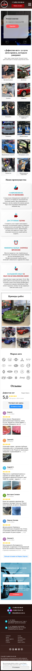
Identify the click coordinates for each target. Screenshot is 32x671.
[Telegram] (13, 649)
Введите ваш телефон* (16, 580)
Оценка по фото (18, 5)
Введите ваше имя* (16, 572)
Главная (8, 636)
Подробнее (12, 26)
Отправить (16, 594)
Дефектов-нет (9, 393)
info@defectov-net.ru (18, 613)
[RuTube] (16, 649)
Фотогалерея (21, 639)
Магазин (20, 640)
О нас (19, 636)
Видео (7, 640)
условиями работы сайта (20, 588)
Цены (7, 637)
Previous (7, 42)
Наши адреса (10, 639)
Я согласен (16, 667)
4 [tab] (15, 42)
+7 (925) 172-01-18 (17, 610)
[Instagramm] (19, 649)
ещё (24, 424)
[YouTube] (22, 649)
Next (25, 42)
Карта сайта (21, 642)
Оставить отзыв (16, 406)
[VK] (10, 649)
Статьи (8, 642)
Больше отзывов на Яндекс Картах (16, 556)
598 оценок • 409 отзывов (16, 398)
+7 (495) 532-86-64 (18, 2)
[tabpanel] (16, 28)
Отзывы (20, 637)
